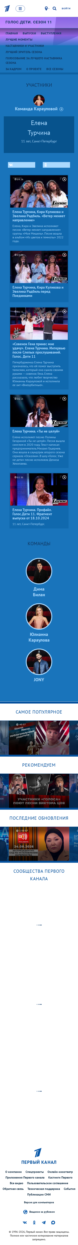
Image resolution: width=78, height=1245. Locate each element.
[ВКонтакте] (21, 165)
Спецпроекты (35, 1172)
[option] (39, 738)
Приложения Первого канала (24, 1177)
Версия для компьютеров (39, 1202)
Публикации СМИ (39, 1194)
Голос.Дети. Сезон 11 (28, 22)
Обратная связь (13, 1189)
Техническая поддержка (43, 1189)
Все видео (16, 1183)
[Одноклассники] (56, 165)
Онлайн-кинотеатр (60, 1172)
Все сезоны (54, 69)
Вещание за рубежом (42, 1211)
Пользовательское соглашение (47, 1183)
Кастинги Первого (60, 1177)
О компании (13, 1172)
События (69, 1189)
